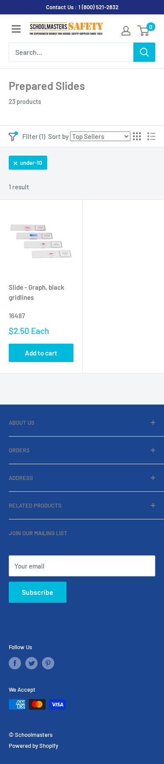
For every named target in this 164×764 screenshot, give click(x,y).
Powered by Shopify (33, 745)
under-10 (31, 162)
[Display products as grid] (137, 136)
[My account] (126, 31)
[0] (143, 30)
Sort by (58, 136)
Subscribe (37, 592)
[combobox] (71, 52)
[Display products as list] (151, 136)
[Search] (144, 52)
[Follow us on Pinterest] (48, 663)
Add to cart (41, 353)
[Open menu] (16, 28)
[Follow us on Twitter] (31, 663)
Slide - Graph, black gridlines (36, 292)
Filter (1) (33, 136)
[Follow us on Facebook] (15, 663)
